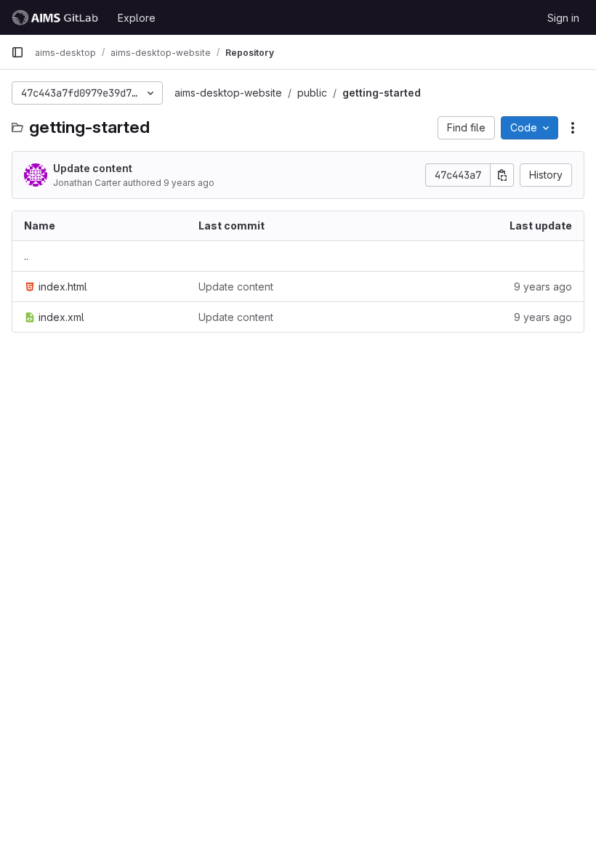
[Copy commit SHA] (502, 175)
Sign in (563, 18)
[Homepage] (57, 17)
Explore (137, 18)
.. (26, 256)
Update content (92, 168)
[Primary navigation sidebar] (17, 52)
